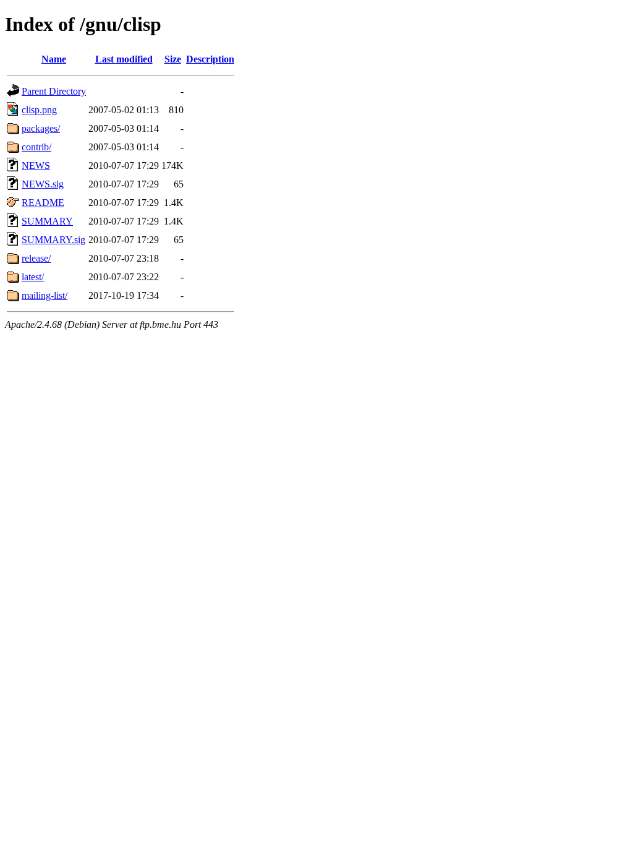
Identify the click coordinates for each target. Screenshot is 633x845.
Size (172, 59)
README (43, 202)
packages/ (41, 128)
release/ (36, 258)
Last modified (124, 59)
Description (210, 59)
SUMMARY (47, 221)
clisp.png (39, 110)
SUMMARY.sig (53, 239)
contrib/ (36, 147)
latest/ (33, 277)
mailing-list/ (44, 295)
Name (53, 59)
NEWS (36, 165)
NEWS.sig (43, 184)
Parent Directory (54, 91)
